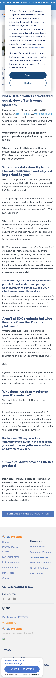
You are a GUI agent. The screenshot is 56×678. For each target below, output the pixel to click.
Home (5, 541)
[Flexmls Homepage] (14, 616)
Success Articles (39, 557)
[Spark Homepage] (10, 622)
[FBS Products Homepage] (12, 628)
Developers (8, 572)
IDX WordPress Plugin (10, 549)
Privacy (7, 649)
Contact (6, 578)
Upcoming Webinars (41, 551)
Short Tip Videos (39, 567)
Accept (28, 75)
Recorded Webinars (40, 562)
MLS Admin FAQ (10, 567)
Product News (37, 546)
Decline (28, 83)
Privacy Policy (38, 47)
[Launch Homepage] (4, 638)
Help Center (36, 573)
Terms (6, 653)
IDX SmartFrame (10, 556)
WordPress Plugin (43, 113)
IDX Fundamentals (11, 562)
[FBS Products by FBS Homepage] (12, 536)
